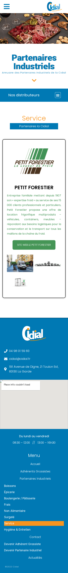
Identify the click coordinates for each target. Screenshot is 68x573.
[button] (58, 95)
